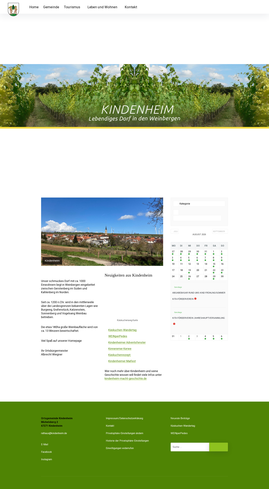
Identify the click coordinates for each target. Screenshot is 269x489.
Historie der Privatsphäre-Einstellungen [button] (127, 440)
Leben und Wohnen (102, 7)
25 (181, 276)
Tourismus (72, 7)
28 (181, 251)
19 (189, 270)
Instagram (46, 459)
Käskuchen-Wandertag (122, 330)
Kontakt (131, 7)
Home (34, 7)
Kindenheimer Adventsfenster (127, 342)
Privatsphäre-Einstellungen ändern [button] (124, 433)
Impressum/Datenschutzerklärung (124, 418)
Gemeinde (51, 7)
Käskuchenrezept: (119, 354)
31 (206, 251)
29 (189, 251)
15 (214, 264)
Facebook (46, 451)
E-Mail (44, 444)
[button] (210, 487)
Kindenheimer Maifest (122, 361)
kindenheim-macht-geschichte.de (126, 378)
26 (189, 276)
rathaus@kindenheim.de (54, 433)
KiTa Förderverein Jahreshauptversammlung (198, 318)
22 (214, 270)
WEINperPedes (117, 336)
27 (173, 251)
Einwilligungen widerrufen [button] (120, 448)
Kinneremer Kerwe (119, 348)
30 (197, 251)
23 (222, 270)
